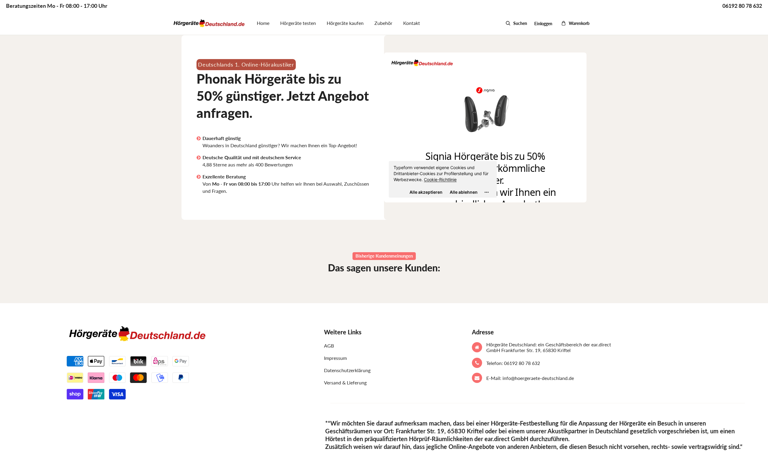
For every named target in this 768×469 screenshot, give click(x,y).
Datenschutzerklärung (347, 370)
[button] (516, 23)
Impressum (335, 358)
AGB (329, 345)
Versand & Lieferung (345, 382)
